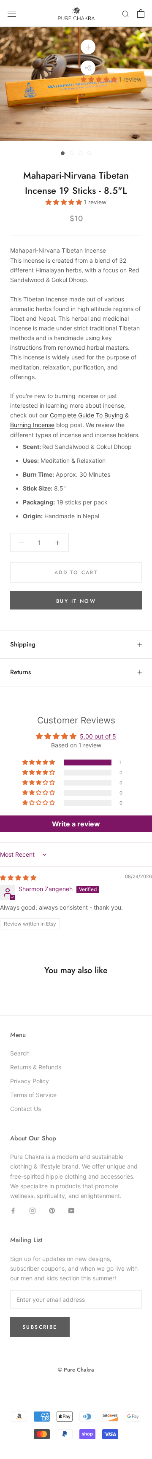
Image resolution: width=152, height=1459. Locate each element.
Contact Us (25, 1108)
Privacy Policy (29, 1080)
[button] (100, 79)
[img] (18, 877)
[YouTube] (71, 1210)
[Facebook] (13, 1210)
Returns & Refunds (35, 1067)
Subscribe (39, 1327)
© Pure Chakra (76, 1370)
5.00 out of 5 (98, 736)
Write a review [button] (76, 824)
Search (20, 1053)
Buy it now (76, 601)
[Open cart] (140, 13)
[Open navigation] (12, 14)
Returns (20, 672)
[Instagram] (32, 1210)
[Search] (126, 13)
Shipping (22, 644)
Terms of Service (33, 1094)
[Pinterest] (52, 1210)
